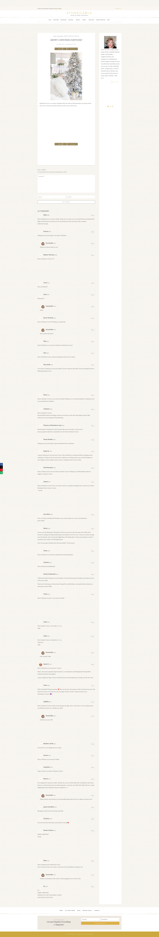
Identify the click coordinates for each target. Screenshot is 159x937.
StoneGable (49, 243)
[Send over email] (1, 472)
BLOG (50, 19)
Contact (97, 910)
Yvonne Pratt (61, 44)
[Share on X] (1, 467)
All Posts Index (70, 910)
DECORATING (63, 19)
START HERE (56, 19)
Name (40, 197)
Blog (78, 910)
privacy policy (87, 910)
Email (70, 197)
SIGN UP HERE (57, 8)
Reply (92, 215)
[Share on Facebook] (1, 464)
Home (61, 910)
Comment (41, 176)
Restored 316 (90, 934)
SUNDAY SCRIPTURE (100, 19)
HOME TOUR (91, 19)
